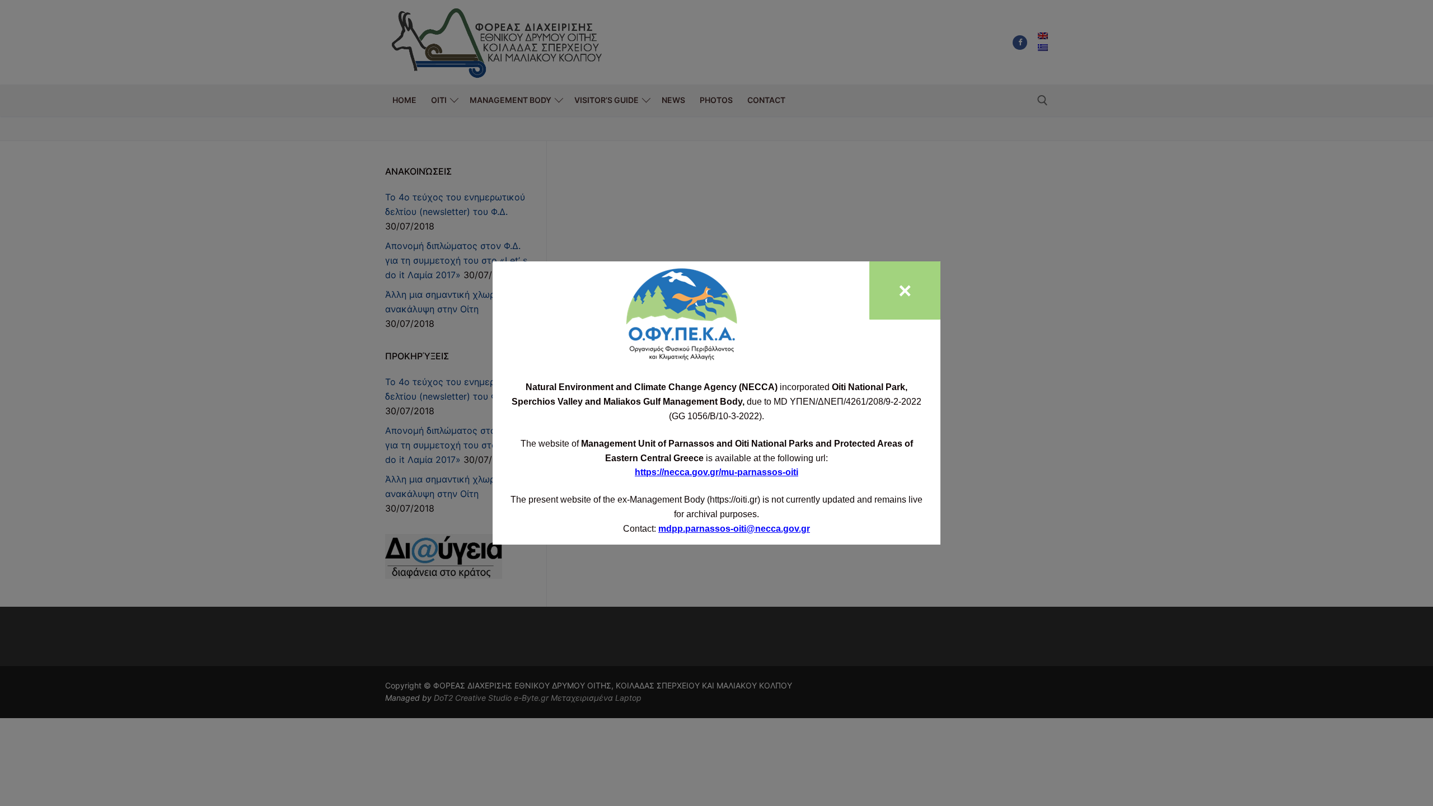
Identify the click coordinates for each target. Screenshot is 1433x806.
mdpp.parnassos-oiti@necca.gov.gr (734, 528)
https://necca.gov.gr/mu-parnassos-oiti (716, 472)
